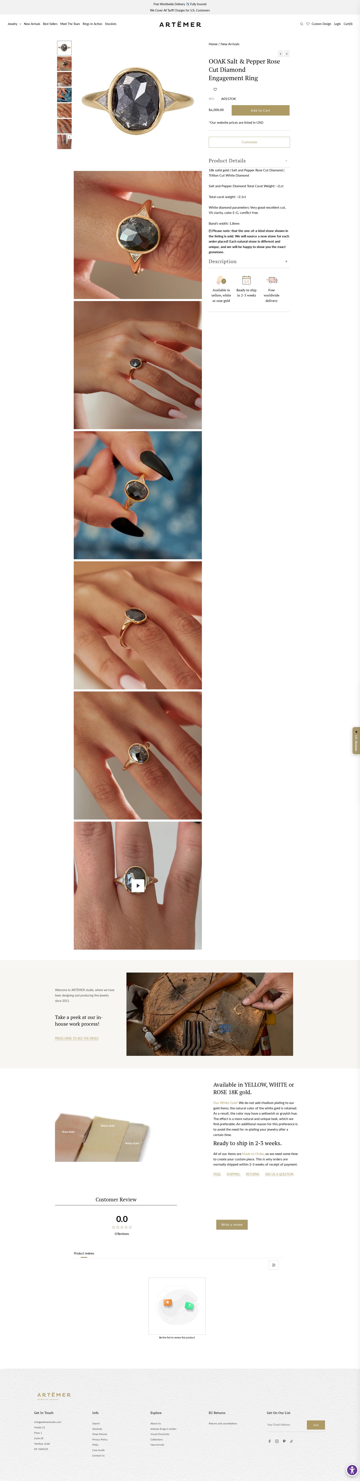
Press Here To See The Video (77, 1038)
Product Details (227, 160)
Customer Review (116, 1199)
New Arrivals (32, 24)
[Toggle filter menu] (274, 1265)
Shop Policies (99, 1434)
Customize (249, 142)
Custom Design (321, 24)
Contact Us (98, 1455)
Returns (253, 1174)
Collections (156, 1439)
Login (337, 24)
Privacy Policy (100, 1439)
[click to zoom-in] (138, 105)
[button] (215, 89)
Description (223, 261)
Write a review (232, 1224)
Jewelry (12, 24)
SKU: (212, 98)
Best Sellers (50, 24)
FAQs (217, 1174)
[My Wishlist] (308, 24)
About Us (155, 1423)
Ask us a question (279, 1174)
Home (213, 44)
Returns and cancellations (223, 1423)
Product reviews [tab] (84, 1253)
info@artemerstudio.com (47, 1422)
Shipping (234, 1174)
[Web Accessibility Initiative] (352, 1470)
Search (96, 1423)
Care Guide (98, 1450)
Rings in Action (92, 24)
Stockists (110, 24)
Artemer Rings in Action (163, 1428)
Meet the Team (70, 24)
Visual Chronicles (159, 1434)
